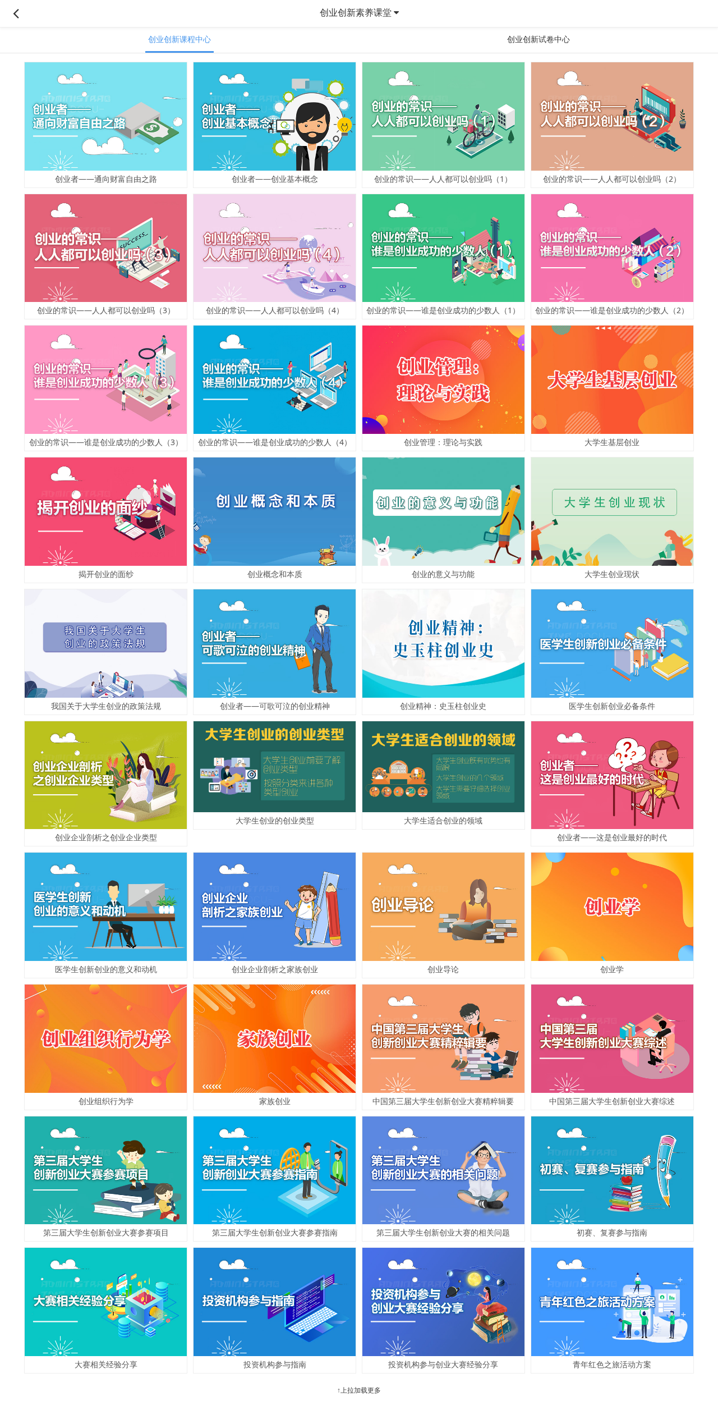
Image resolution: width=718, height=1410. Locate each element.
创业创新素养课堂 (356, 12)
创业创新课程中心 (179, 39)
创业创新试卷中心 (538, 39)
